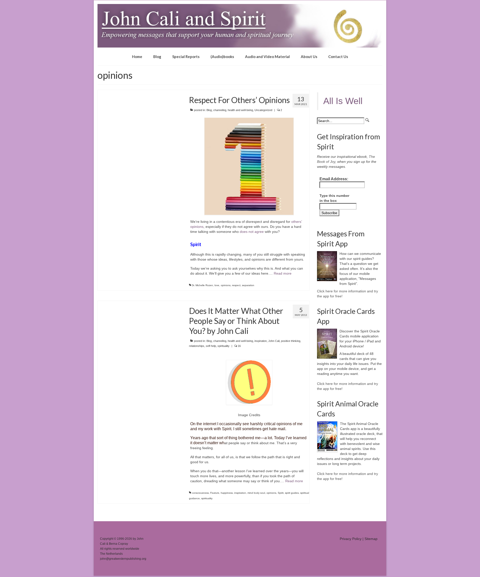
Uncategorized (263, 110)
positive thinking (290, 340)
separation (248, 285)
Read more (283, 273)
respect (236, 285)
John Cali (274, 340)
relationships (196, 345)
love (216, 285)
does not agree (252, 232)
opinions (225, 285)
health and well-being (240, 110)
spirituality (224, 345)
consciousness (200, 492)
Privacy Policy (351, 539)
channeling (219, 110)
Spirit (281, 492)
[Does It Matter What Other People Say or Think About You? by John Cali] (140, 303)
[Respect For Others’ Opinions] (140, 93)
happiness (227, 492)
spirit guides (292, 492)
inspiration (260, 340)
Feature (214, 492)
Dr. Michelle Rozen (202, 285)
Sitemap (371, 539)
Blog (209, 110)
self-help (211, 345)
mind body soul (256, 492)
